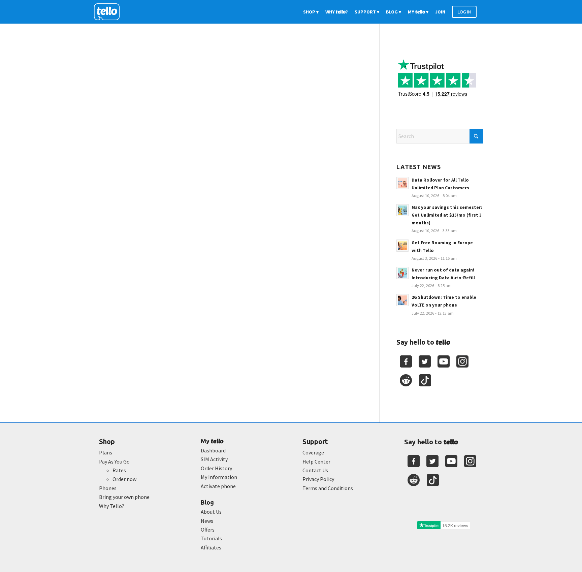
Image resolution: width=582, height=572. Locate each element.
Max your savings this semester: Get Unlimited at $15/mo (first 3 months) (447, 215)
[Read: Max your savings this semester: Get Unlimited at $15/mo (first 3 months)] (402, 210)
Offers (208, 529)
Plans (105, 452)
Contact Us (315, 470)
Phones (108, 488)
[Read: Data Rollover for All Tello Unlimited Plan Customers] (402, 183)
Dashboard (213, 450)
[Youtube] (444, 361)
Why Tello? (111, 506)
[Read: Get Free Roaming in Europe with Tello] (402, 246)
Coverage (313, 452)
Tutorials (211, 538)
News (207, 520)
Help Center (316, 461)
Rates (119, 470)
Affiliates (211, 547)
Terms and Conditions (327, 488)
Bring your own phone (124, 497)
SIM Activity (214, 459)
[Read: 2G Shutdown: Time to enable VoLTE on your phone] (402, 300)
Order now (124, 479)
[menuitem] (311, 12)
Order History (216, 468)
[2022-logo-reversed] (109, 12)
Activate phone (218, 486)
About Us (211, 511)
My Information (219, 477)
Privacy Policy (318, 479)
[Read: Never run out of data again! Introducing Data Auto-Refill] (402, 273)
